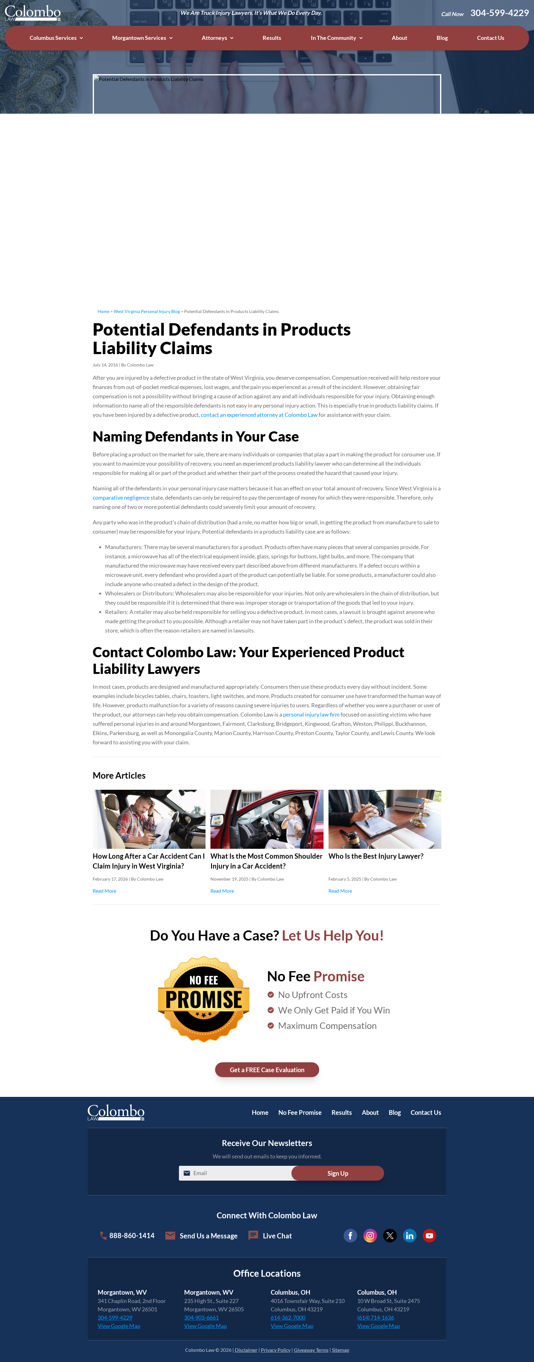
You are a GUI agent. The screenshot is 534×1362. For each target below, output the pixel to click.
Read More (149, 890)
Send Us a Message (209, 1235)
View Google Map (119, 1325)
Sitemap (340, 1350)
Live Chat (277, 1235)
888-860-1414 (132, 1235)
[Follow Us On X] (390, 1235)
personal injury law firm (311, 714)
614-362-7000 (288, 1317)
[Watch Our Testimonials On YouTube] (429, 1235)
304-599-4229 (499, 12)
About (399, 38)
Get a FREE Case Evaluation (267, 1069)
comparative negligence (121, 497)
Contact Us (490, 38)
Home (103, 311)
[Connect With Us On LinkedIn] (410, 1235)
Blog (442, 38)
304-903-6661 (201, 1317)
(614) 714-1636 (375, 1317)
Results (272, 38)
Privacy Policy (275, 1350)
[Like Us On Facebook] (350, 1235)
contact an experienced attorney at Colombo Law (259, 414)
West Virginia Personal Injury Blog (147, 311)
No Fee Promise (300, 1112)
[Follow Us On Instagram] (370, 1235)
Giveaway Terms (311, 1350)
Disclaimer (246, 1350)
